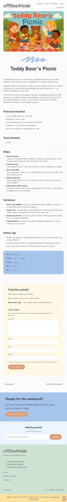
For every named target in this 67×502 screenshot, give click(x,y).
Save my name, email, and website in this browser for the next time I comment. (34, 362)
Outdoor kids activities (15, 464)
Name (10, 338)
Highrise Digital (59, 490)
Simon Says (9, 384)
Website (10, 354)
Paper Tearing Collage (54, 384)
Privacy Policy (7, 490)
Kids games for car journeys (17, 467)
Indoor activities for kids (15, 461)
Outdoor (22, 258)
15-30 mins (14, 266)
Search (55, 437)
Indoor (15, 258)
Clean (16, 262)
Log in (61, 3)
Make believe (15, 254)
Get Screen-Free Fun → (17, 414)
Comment (11, 319)
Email (10, 346)
